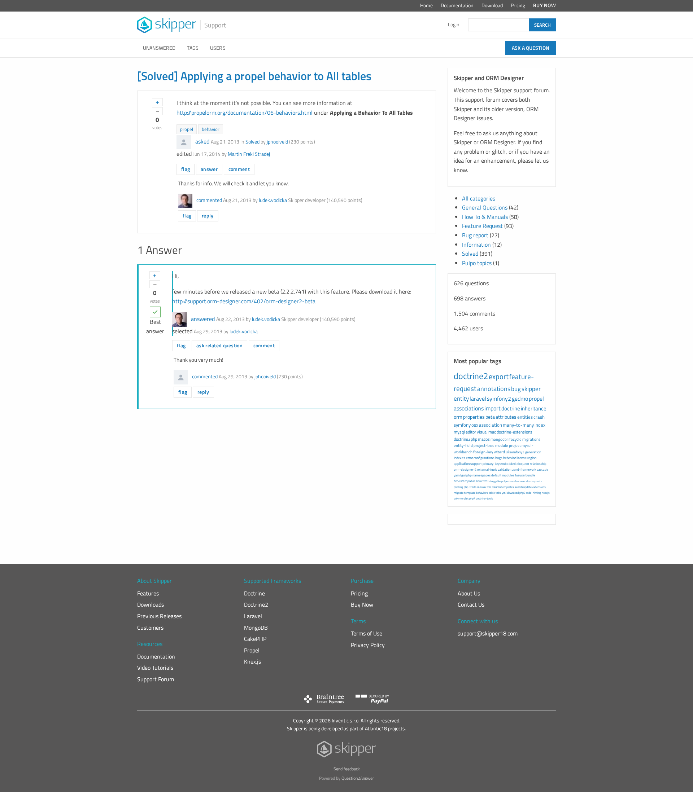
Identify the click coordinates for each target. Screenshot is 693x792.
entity (461, 398)
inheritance (533, 408)
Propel (252, 650)
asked (202, 141)
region (531, 458)
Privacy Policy (368, 645)
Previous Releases (159, 616)
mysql (459, 431)
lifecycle (514, 439)
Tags (193, 48)
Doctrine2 (256, 604)
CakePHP (255, 638)
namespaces (481, 475)
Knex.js (252, 661)
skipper (531, 388)
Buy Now (544, 5)
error (469, 458)
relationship (538, 463)
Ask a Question (530, 48)
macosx (482, 487)
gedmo (520, 398)
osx (474, 424)
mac (492, 431)
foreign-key (483, 452)
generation (533, 452)
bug (516, 388)
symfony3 (516, 452)
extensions (539, 487)
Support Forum (155, 679)
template (469, 492)
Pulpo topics (477, 263)
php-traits (470, 487)
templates (507, 487)
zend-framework (524, 469)
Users (218, 48)
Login (453, 24)
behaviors (482, 492)
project (515, 445)
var (489, 487)
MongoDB (256, 627)
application (462, 463)
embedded (508, 463)
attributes (506, 417)
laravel (478, 398)
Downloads (150, 604)
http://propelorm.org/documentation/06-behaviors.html (244, 112)
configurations (484, 458)
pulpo (504, 481)
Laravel (253, 616)
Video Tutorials (155, 667)
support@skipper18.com (488, 633)
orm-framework (519, 481)
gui (463, 475)
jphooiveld (277, 141)
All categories (478, 198)
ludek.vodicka (273, 200)
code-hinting (533, 492)
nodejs (546, 492)
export (499, 376)
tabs (498, 492)
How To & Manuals (485, 216)
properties (474, 417)
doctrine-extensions (514, 431)
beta (490, 417)
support (476, 463)
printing (458, 487)
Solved (252, 141)
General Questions (484, 207)
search (519, 487)
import (492, 408)
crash (539, 417)
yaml (457, 475)
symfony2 (499, 398)
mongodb (499, 439)
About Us (469, 593)
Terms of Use (366, 633)
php (469, 475)
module (501, 445)
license (522, 458)
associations (469, 408)
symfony (462, 424)
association (490, 424)
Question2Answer (357, 778)
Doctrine (254, 593)
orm (458, 417)
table (492, 492)
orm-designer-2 (465, 469)
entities (525, 417)
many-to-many (518, 424)
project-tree (484, 445)
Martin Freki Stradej (249, 154)
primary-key (491, 463)
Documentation (457, 5)
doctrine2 (471, 375)
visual (482, 431)
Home (426, 5)
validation (504, 469)
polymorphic (461, 498)
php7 (472, 498)
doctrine (510, 408)
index (540, 424)
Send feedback (347, 768)
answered (203, 318)
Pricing (518, 5)
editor (471, 431)
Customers (150, 627)
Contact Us (471, 604)
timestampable (464, 481)
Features (148, 593)
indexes (459, 458)
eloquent (523, 463)
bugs (498, 458)
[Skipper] (346, 751)
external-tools (487, 469)
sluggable (495, 481)
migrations (531, 439)
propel (186, 129)
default (496, 475)
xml (485, 481)
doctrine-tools (484, 498)
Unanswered (159, 48)
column (496, 487)
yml (504, 492)
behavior (210, 129)
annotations (493, 388)
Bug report (475, 235)
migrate (458, 492)
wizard (499, 452)
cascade (542, 469)
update (527, 487)
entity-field (463, 445)
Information (476, 244)
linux (479, 481)
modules (508, 475)
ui (507, 452)
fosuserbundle (525, 475)
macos (484, 439)
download (513, 492)
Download (492, 5)
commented (209, 200)
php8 (522, 492)
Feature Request (482, 225)
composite (535, 481)
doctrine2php (465, 439)
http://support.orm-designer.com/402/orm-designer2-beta (243, 301)
